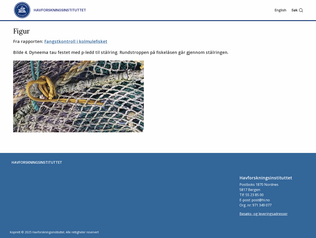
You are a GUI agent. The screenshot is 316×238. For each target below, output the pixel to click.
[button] (297, 10)
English (280, 10)
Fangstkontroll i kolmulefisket (75, 41)
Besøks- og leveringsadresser (263, 213)
